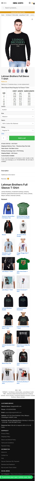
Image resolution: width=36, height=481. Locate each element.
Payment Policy (5, 446)
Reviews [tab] (4, 179)
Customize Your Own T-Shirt (18, 12)
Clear (2, 133)
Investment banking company (22, 395)
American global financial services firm (17, 393)
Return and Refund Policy (8, 439)
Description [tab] (5, 171)
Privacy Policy (5, 433)
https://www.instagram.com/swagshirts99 (23, 474)
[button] (33, 3)
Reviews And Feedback (8, 464)
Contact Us (4, 455)
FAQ (2, 458)
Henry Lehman (10, 395)
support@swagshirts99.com (13, 412)
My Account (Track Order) (8, 467)
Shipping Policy (5, 436)
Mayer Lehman (21, 397)
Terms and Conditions (7, 442)
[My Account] (30, 3)
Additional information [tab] (8, 175)
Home (2, 15)
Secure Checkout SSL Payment (10, 461)
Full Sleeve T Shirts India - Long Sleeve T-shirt (17, 15)
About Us (4, 452)
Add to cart (22, 138)
